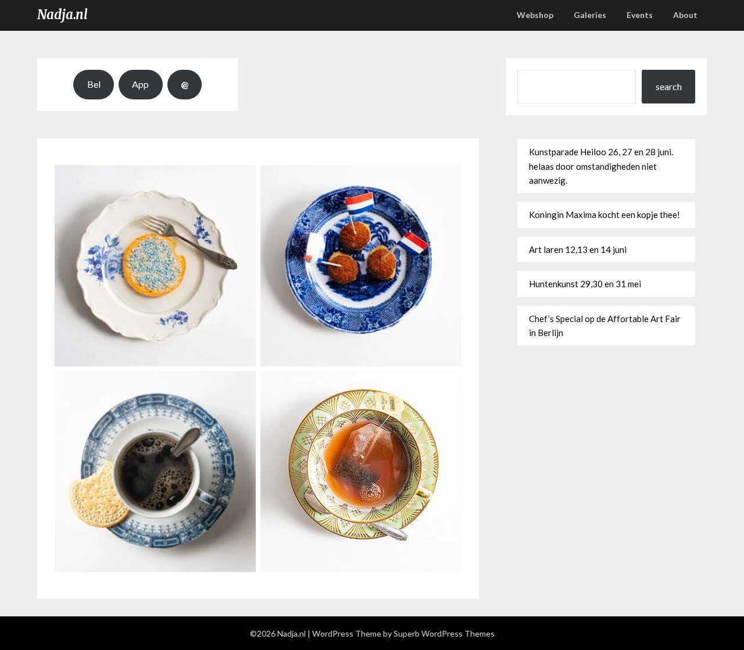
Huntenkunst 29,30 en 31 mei (585, 283)
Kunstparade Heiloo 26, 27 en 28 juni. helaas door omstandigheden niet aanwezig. (601, 166)
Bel (94, 84)
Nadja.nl (62, 14)
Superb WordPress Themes (444, 633)
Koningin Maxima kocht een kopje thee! (604, 214)
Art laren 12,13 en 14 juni (578, 249)
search (669, 86)
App (140, 84)
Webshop (535, 15)
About (685, 15)
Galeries (590, 15)
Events (640, 15)
